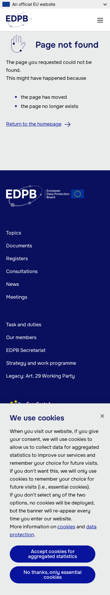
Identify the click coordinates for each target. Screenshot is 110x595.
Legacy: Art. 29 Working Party (40, 376)
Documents (19, 245)
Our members (21, 337)
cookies (66, 526)
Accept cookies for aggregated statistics (52, 554)
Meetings (16, 297)
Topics (13, 233)
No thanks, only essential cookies (53, 574)
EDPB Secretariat (26, 350)
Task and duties (23, 324)
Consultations (22, 271)
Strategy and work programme (41, 363)
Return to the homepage (33, 124)
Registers (17, 258)
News (12, 284)
